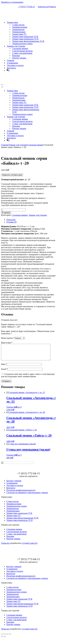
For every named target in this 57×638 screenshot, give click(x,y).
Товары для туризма (18, 145)
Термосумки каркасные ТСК (25, 36)
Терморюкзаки (18, 32)
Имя (3, 364)
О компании (12, 63)
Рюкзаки (16, 55)
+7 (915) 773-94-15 (26, 7)
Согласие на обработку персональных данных (27, 492)
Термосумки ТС (19, 34)
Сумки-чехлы (18, 25)
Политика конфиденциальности (20, 490)
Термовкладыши (19, 27)
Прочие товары (19, 58)
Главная (10, 60)
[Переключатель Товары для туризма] (47, 117)
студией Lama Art (29, 543)
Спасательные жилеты (22, 51)
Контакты (11, 68)
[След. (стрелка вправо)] (5, 636)
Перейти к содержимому (12, 2)
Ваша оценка (7, 338)
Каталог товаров (13, 481)
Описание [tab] (11, 219)
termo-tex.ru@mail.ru (47, 7)
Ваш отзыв (6, 342)
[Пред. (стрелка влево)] (2, 636)
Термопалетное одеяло (22, 43)
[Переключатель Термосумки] (47, 91)
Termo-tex (5, 543)
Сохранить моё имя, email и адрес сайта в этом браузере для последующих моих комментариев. (28, 375)
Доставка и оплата (15, 65)
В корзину (6, 213)
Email (4, 369)
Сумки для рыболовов (22, 53)
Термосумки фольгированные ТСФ (28, 41)
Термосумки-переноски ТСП (25, 39)
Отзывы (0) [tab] (11, 222)
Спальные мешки (20, 48)
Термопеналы (18, 29)
